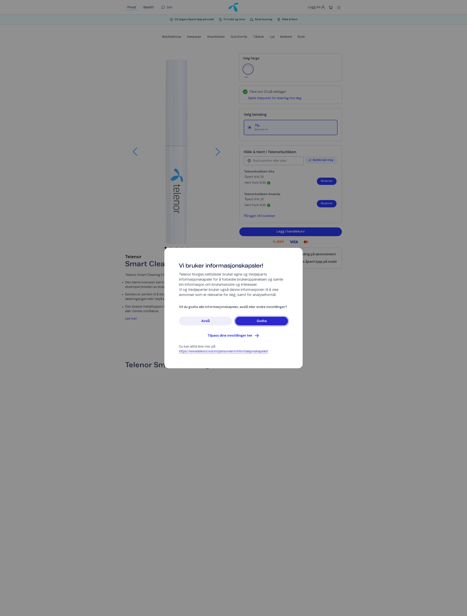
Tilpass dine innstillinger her (229, 335)
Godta (262, 321)
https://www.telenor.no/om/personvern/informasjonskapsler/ (223, 351)
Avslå (205, 321)
